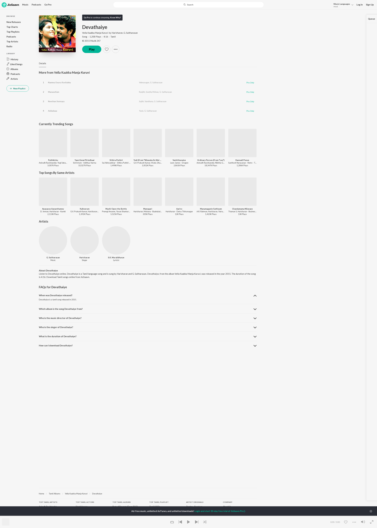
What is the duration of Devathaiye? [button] (57, 336)
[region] (148, 493)
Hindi (336, 7)
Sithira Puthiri (116, 160)
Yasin (141, 111)
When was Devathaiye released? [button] (55, 295)
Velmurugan (144, 82)
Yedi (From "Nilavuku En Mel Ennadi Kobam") (148, 160)
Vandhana (149, 101)
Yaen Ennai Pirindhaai (84, 160)
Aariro (179, 209)
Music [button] (25, 4)
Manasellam (53, 92)
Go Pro (47, 4)
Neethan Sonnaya (56, 101)
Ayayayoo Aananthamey (53, 209)
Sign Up (370, 4)
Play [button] (92, 49)
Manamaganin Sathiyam (211, 209)
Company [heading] (227, 502)
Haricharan (117, 32)
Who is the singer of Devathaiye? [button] (56, 327)
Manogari (147, 209)
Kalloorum (84, 209)
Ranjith (142, 92)
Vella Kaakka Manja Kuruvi (95, 32)
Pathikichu (53, 160)
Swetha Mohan (152, 92)
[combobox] (188, 5)
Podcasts (36, 4)
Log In (360, 4)
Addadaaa (52, 111)
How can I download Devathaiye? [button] (56, 345)
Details (42, 63)
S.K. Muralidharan (116, 257)
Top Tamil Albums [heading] (122, 502)
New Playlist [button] (19, 88)
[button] (342, 5)
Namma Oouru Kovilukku (59, 82)
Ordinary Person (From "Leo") (210, 160)
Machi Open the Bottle (116, 209)
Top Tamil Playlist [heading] (159, 502)
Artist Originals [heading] (195, 502)
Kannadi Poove (242, 160)
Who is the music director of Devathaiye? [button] (60, 318)
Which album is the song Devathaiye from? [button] (61, 309)
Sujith (141, 101)
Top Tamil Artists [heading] (48, 502)
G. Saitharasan (131, 32)
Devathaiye (97, 493)
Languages (342, 4)
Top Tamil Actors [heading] (85, 502)
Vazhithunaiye (179, 160)
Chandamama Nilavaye (242, 209)
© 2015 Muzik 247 (91, 40)
